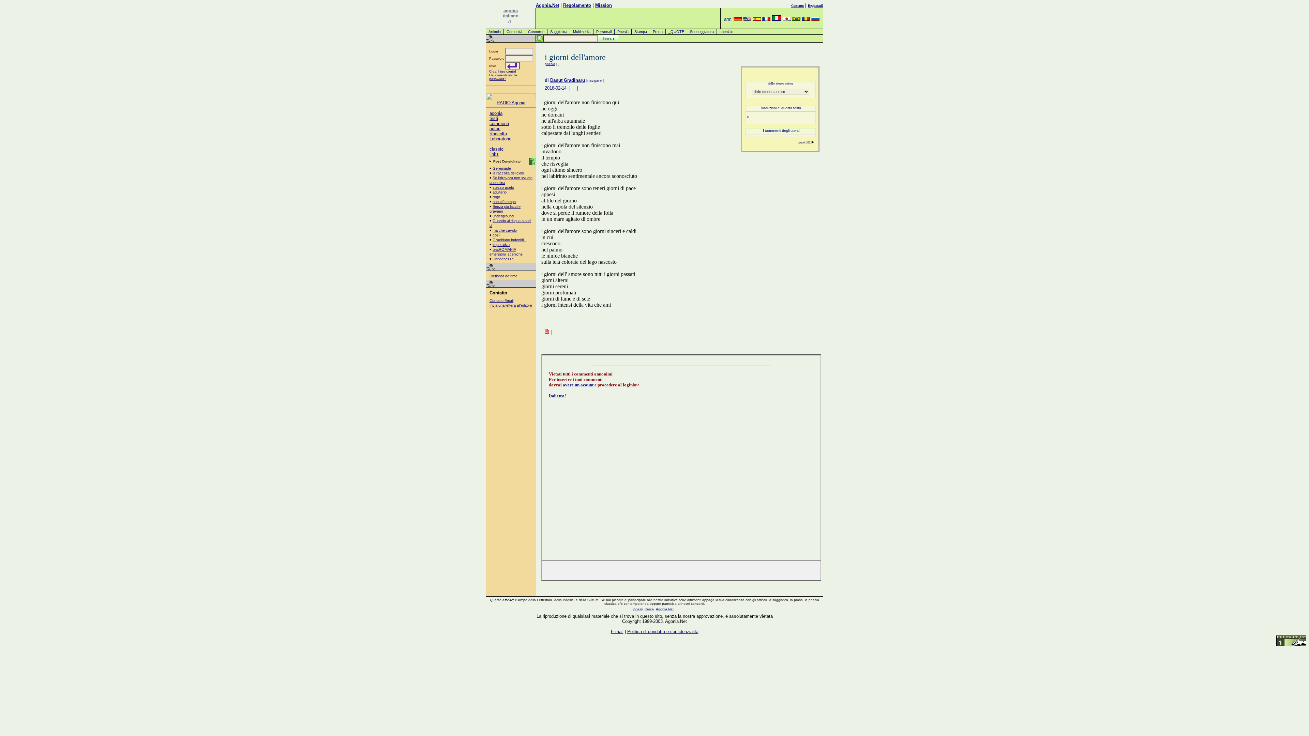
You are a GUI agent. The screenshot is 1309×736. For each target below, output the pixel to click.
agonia (496, 113)
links (494, 154)
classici (497, 149)
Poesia (623, 32)
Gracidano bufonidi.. (509, 240)
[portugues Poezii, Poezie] (796, 19)
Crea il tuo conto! (502, 71)
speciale (726, 32)
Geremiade (502, 168)
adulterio (500, 192)
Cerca (649, 609)
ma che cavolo (505, 230)
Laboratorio (500, 138)
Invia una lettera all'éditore (511, 305)
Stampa (640, 32)
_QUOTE (676, 32)
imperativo (501, 245)
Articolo (494, 32)
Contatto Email (501, 300)
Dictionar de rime (503, 276)
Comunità (514, 32)
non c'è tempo (504, 202)
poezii (638, 609)
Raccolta (498, 133)
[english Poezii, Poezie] (747, 19)
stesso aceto (503, 187)
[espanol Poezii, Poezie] (757, 19)
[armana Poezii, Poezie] (728, 19)
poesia (550, 64)
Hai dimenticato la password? (503, 77)
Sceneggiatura (702, 32)
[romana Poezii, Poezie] (806, 19)
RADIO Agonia (511, 102)
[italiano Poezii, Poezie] (776, 19)
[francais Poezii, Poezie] (766, 19)
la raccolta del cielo (508, 173)
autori (495, 128)
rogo (496, 197)
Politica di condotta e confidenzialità (662, 631)
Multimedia (581, 32)
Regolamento (577, 5)
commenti (499, 123)
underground (503, 216)
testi (494, 118)
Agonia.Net (547, 5)
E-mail (617, 631)
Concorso (536, 32)
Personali (604, 32)
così (496, 235)
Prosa (658, 32)
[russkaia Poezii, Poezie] (815, 19)
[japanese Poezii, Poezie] (787, 19)
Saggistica (558, 32)
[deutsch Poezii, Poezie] (738, 19)
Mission (603, 5)
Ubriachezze (503, 259)
